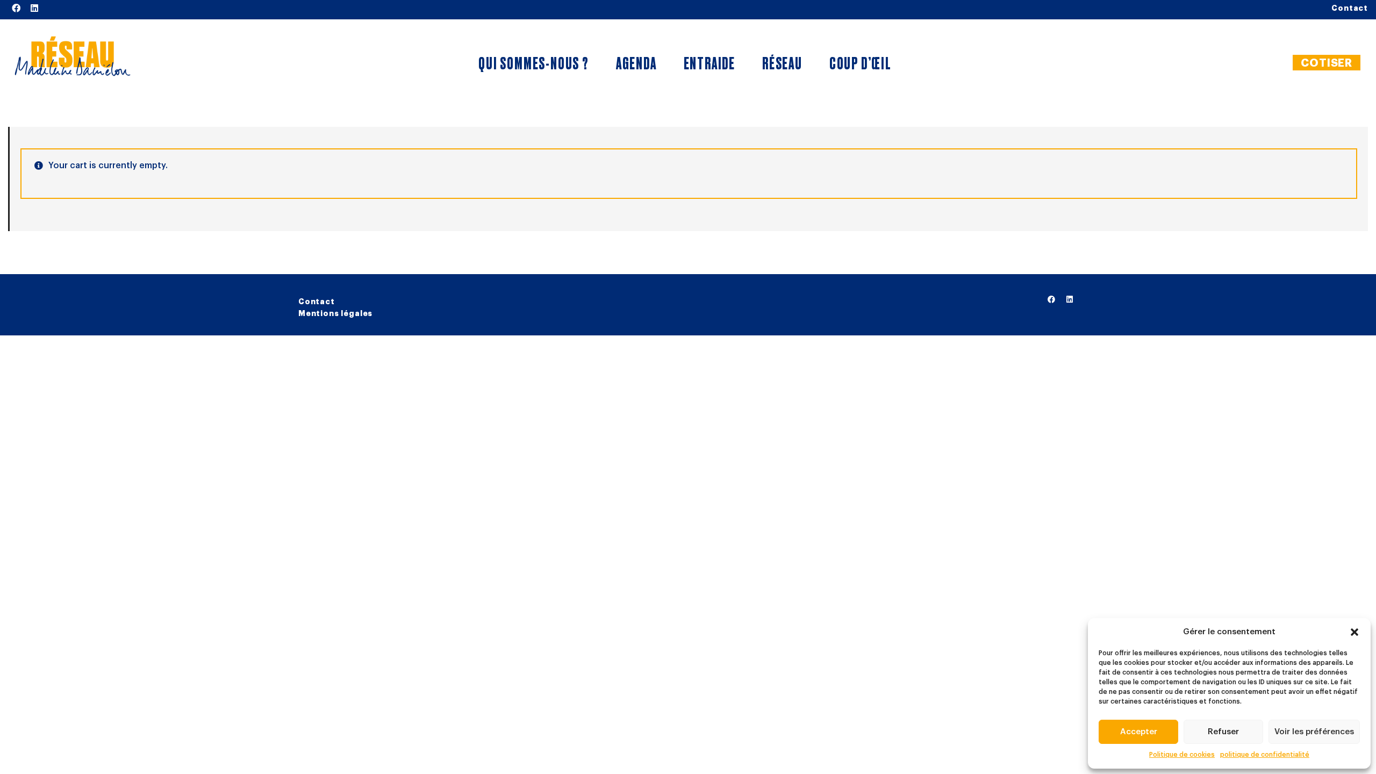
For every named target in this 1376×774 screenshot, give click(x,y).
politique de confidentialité (1264, 754)
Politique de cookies (1182, 754)
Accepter (1138, 732)
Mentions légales (335, 313)
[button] (1354, 632)
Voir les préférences (1314, 732)
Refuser (1223, 732)
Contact (316, 301)
